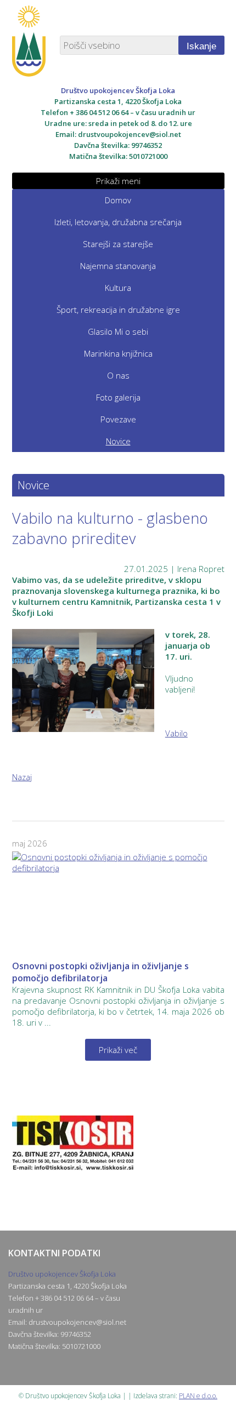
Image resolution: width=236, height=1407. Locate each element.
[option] (118, 1159)
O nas (118, 375)
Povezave (118, 419)
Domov (118, 200)
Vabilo (176, 733)
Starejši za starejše (118, 243)
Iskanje (201, 46)
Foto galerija (118, 397)
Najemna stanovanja (118, 265)
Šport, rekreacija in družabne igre (118, 309)
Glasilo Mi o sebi (118, 331)
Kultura (118, 287)
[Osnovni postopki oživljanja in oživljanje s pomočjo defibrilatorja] (118, 902)
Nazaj (22, 776)
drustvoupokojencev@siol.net (129, 134)
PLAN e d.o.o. (198, 1395)
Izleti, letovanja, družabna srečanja (118, 221)
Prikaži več (118, 1049)
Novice (118, 441)
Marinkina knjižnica (118, 353)
